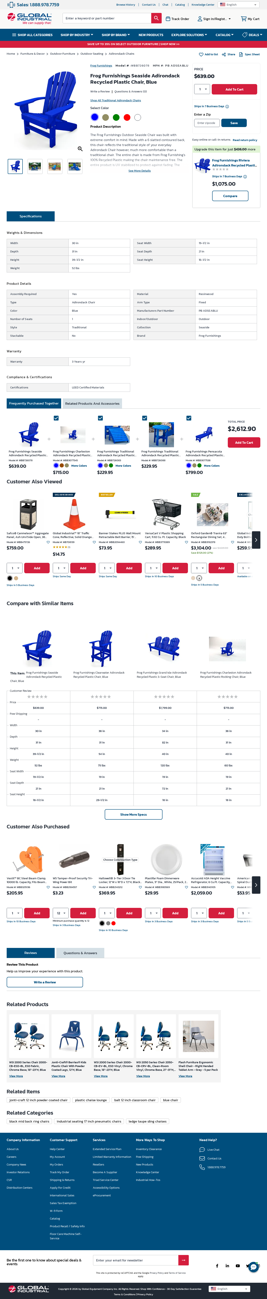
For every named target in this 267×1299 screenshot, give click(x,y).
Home (11, 53)
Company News (16, 1164)
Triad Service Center (105, 1180)
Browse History (125, 5)
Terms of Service (177, 1273)
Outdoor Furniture (62, 53)
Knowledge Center (203, 5)
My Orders (56, 1164)
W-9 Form (56, 1211)
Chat (165, 5)
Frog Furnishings (101, 65)
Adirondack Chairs (121, 53)
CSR (9, 1180)
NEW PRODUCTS (151, 34)
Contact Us (149, 5)
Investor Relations (18, 1172)
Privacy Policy (157, 1273)
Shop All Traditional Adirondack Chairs (115, 100)
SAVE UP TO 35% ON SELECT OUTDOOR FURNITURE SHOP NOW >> (133, 44)
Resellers (98, 1164)
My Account (57, 1157)
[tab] (31, 216)
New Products (144, 1164)
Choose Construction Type (120, 860)
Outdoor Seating (92, 53)
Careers (11, 1157)
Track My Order (59, 1172)
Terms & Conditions (125, 1294)
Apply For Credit (60, 1188)
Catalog (180, 5)
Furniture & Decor (32, 53)
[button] (238, 5)
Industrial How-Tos (148, 1180)
